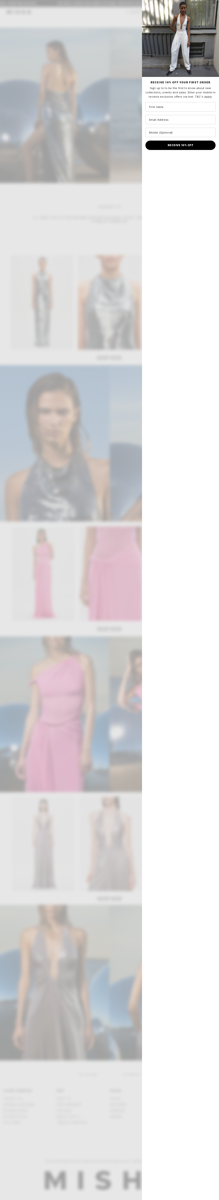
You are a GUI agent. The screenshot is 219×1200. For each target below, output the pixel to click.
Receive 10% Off (181, 145)
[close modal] (214, 5)
